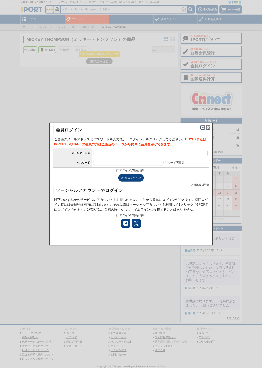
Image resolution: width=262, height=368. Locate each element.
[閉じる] (208, 127)
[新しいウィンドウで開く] (202, 127)
